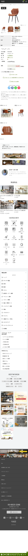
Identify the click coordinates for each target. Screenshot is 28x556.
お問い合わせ (3, 483)
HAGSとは (3, 459)
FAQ (2, 463)
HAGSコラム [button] (5, 350)
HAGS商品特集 (6, 369)
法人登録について (4, 492)
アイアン (20, 386)
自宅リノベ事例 (6, 358)
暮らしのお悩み (6, 366)
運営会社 (2, 479)
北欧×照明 (16, 381)
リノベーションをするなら (8, 337)
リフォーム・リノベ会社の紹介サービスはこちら (14, 77)
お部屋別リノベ (6, 363)
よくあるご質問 (6, 347)
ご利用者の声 (6, 344)
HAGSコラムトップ (7, 353)
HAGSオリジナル (9, 386)
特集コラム (5, 361)
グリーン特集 (9, 378)
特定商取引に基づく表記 (5, 467)
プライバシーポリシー (5, 471)
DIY (15, 386)
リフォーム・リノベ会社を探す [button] (6, 333)
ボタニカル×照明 (17, 378)
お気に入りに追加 (15, 81)
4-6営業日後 (10, 55)
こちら (13, 69)
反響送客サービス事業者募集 (6, 496)
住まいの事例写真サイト (5, 500)
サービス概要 (6, 339)
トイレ (7, 383)
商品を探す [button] (4, 272)
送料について (10, 57)
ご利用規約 (3, 475)
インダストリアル (18, 383)
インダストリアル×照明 (7, 381)
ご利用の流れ (6, 342)
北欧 (12, 383)
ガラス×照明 (23, 381)
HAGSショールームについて (6, 487)
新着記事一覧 (6, 356)
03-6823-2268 (14, 504)
